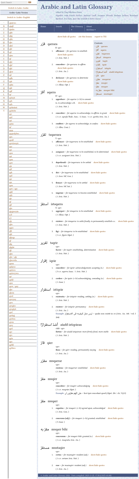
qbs (10, 42)
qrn (10, 136)
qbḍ (10, 45)
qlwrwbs (13, 259)
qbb (10, 32)
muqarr (102, 86)
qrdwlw (12, 110)
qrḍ (10, 116)
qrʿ (10, 126)
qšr (10, 165)
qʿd (10, 214)
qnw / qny (13, 285)
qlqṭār (11, 246)
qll (10, 250)
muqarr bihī (105, 90)
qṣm (11, 185)
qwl (10, 312)
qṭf (10, 204)
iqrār (101, 64)
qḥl (10, 68)
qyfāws (12, 347)
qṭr (10, 198)
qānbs (11, 29)
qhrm (11, 292)
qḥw (11, 71)
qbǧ (10, 35)
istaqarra (103, 57)
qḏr (10, 87)
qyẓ (10, 341)
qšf (10, 168)
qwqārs (12, 305)
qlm (11, 253)
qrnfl (11, 139)
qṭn (10, 207)
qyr (10, 331)
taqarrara (103, 53)
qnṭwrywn (14, 272)
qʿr (10, 217)
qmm (11, 263)
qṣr (10, 178)
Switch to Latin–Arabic (18, 7)
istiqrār (103, 68)
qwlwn (12, 318)
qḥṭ (10, 61)
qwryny (12, 299)
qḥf (10, 64)
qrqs (11, 129)
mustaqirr (104, 93)
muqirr (102, 82)
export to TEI (100, 36)
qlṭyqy (12, 237)
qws (11, 302)
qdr (10, 81)
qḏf (10, 90)
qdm (11, 84)
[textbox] (14, 2)
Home (43, 26)
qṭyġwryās (13, 211)
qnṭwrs (12, 269)
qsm (11, 159)
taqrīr (102, 60)
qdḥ (11, 77)
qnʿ (10, 276)
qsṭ (10, 156)
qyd (10, 328)
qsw (11, 162)
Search (59, 26)
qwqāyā (12, 308)
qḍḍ (10, 191)
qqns (11, 227)
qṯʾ (10, 58)
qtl (10, 51)
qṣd (10, 175)
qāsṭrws (12, 22)
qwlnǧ (12, 315)
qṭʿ (10, 201)
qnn (11, 282)
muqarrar (103, 79)
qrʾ (10, 94)
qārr (100, 75)
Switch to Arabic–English (18, 17)
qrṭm (11, 123)
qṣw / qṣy (13, 188)
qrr (10, 113)
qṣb (10, 172)
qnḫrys (12, 266)
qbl (10, 48)
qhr (10, 289)
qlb (10, 230)
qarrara (102, 46)
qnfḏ (11, 279)
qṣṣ (10, 181)
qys (10, 334)
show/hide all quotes (67, 36)
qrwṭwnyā (13, 143)
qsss (11, 152)
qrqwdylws (14, 133)
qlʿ (10, 240)
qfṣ (10, 220)
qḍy (10, 194)
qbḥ (11, 38)
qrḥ (10, 103)
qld (10, 233)
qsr (10, 149)
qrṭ (10, 120)
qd (10, 74)
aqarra (101, 49)
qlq (10, 243)
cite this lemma (85, 36)
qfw (11, 224)
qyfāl (11, 344)
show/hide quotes (65, 54)
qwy (11, 325)
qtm (11, 55)
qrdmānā (13, 107)
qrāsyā (12, 97)
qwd (11, 295)
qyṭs (11, 338)
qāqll (11, 25)
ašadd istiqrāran (109, 71)
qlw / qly (13, 256)
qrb (10, 100)
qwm (11, 321)
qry (10, 146)
